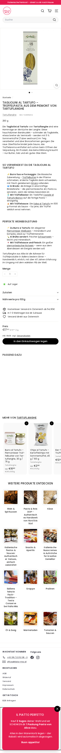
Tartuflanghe (9, 114)
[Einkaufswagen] (49, 10)
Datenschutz (9, 689)
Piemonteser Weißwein (19, 230)
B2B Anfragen (9, 700)
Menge (6, 268)
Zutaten (7, 292)
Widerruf (7, 677)
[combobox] (30, 20)
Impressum (8, 685)
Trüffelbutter (29, 177)
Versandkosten (23, 336)
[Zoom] (56, 85)
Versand (7, 681)
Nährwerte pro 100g (14, 299)
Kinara (34, 183)
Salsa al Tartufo (41, 203)
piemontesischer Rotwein (20, 245)
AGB (5, 673)
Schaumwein (45, 236)
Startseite (7, 97)
